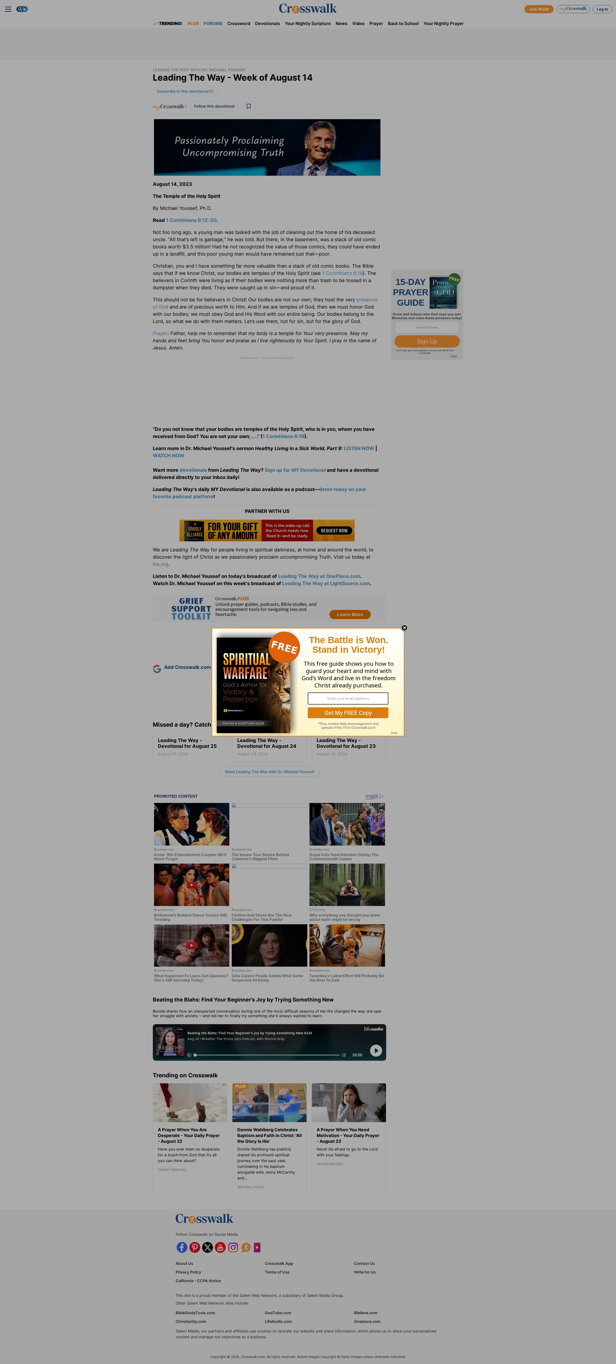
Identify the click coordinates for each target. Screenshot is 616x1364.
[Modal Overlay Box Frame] (308, 682)
